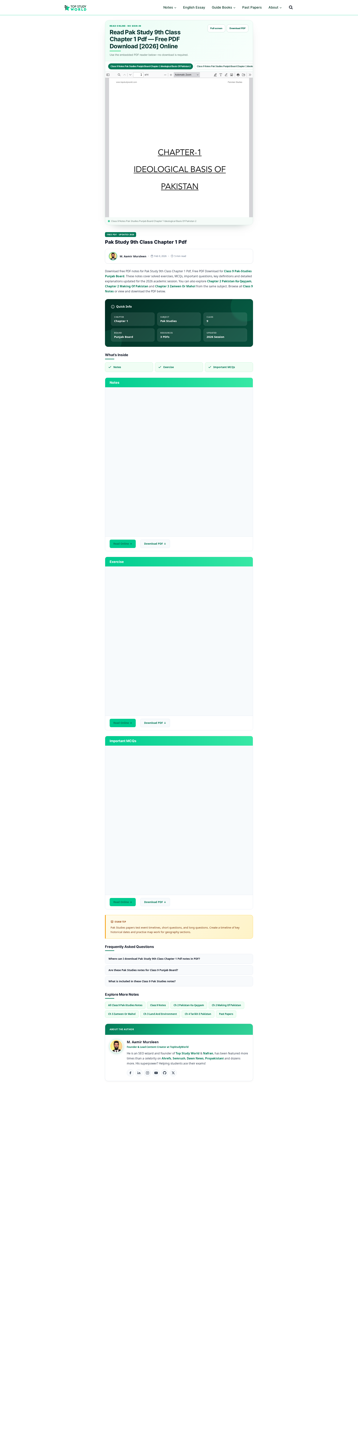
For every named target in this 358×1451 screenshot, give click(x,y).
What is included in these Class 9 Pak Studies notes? (142, 981)
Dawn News (195, 1058)
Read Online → (122, 543)
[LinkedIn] (138, 1072)
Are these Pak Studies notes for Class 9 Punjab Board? (143, 970)
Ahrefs (166, 1058)
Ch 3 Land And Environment (160, 1014)
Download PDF (238, 28)
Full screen (216, 28)
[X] (173, 1072)
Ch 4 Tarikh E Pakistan (198, 1014)
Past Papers (252, 7)
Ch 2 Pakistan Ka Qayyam (189, 1005)
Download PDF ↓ (155, 543)
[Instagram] (147, 1072)
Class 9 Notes (158, 1005)
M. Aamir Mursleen (133, 256)
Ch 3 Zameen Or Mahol (122, 1014)
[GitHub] (164, 1072)
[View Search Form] (291, 7)
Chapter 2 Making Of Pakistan (126, 286)
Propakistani (214, 1058)
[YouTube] (156, 1072)
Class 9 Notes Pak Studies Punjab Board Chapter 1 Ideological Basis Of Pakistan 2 (151, 66)
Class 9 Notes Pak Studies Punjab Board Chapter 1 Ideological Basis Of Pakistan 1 (237, 66)
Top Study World (188, 1053)
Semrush (179, 1058)
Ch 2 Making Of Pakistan (226, 1005)
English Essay (194, 7)
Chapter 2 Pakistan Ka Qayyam (229, 281)
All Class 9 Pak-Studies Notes (125, 1005)
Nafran (208, 1053)
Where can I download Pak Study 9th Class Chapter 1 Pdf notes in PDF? (154, 958)
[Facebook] (130, 1072)
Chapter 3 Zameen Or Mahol (175, 286)
